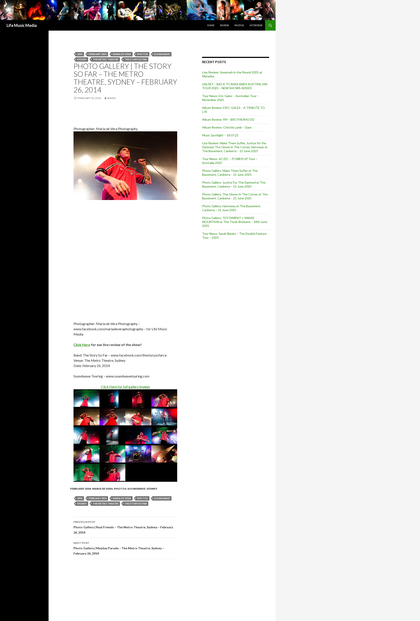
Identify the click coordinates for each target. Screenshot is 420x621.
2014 (79, 54)
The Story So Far (135, 59)
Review (224, 25)
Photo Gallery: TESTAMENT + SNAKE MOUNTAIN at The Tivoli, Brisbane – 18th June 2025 (234, 222)
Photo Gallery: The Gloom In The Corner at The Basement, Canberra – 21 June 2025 (235, 196)
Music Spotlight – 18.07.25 (220, 135)
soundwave (162, 54)
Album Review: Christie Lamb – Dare (227, 127)
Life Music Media (22, 25)
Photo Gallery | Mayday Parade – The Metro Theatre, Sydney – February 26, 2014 (119, 548)
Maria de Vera (122, 54)
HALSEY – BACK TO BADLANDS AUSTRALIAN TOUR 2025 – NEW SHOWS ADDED (234, 86)
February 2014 (98, 54)
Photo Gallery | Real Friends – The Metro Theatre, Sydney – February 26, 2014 (123, 527)
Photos (239, 25)
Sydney (82, 59)
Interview (256, 25)
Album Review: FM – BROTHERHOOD (228, 119)
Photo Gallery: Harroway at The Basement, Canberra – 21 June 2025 (231, 208)
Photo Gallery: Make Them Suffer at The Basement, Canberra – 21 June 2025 (230, 172)
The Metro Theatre (105, 59)
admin (111, 98)
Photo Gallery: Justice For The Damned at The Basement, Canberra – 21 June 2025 (234, 184)
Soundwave (136, 488)
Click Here (82, 345)
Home (210, 25)
